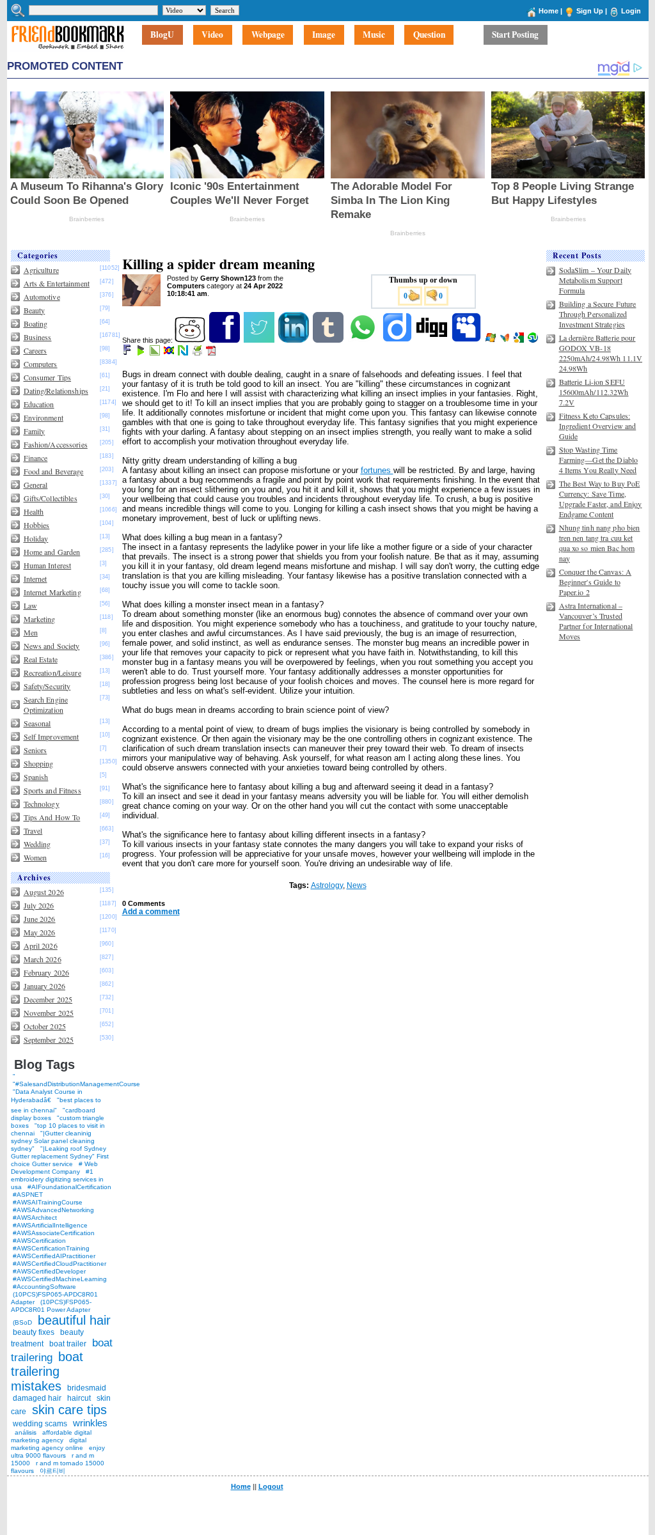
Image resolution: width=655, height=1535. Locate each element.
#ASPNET (28, 1194)
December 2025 (48, 999)
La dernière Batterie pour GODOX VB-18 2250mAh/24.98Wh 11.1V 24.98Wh (601, 352)
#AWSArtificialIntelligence (50, 1225)
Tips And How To (52, 817)
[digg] (432, 340)
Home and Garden (52, 552)
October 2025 (45, 1026)
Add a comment (151, 911)
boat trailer (67, 1343)
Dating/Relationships (56, 391)
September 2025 (49, 1039)
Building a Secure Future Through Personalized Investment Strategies (597, 314)
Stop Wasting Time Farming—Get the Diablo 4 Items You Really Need (598, 459)
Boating (36, 323)
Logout (270, 1486)
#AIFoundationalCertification (69, 1186)
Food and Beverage (54, 471)
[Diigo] (398, 340)
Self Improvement (51, 736)
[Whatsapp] (363, 340)
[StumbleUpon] (534, 340)
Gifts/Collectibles (50, 498)
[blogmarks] (142, 353)
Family (34, 431)
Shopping (39, 763)
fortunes (377, 470)
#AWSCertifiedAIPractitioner (54, 1255)
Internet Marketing (52, 592)
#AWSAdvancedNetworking (53, 1209)
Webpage (268, 35)
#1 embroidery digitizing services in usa (57, 1179)
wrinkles (90, 1422)
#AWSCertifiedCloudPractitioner (59, 1263)
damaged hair (37, 1398)
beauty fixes (33, 1332)
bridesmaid (86, 1387)
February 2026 (47, 972)
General (36, 484)
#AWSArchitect (35, 1217)
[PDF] (212, 353)
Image (323, 35)
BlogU (162, 35)
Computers (41, 364)
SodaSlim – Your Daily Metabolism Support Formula (595, 280)
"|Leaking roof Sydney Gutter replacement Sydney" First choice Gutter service (60, 1156)
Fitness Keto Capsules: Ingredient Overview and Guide (597, 425)
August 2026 (44, 892)
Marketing (40, 619)
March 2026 (42, 959)
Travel (33, 830)
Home (548, 11)
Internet (35, 578)
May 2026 (40, 932)
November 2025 (49, 1013)
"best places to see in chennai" (56, 1105)
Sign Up (589, 11)
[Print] (198, 353)
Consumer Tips (48, 377)
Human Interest (48, 565)
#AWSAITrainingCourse (48, 1202)
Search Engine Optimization (46, 704)
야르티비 (52, 1470)
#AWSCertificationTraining (51, 1248)
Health (34, 511)
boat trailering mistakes (47, 1371)
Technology (41, 804)
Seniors (35, 750)
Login (631, 11)
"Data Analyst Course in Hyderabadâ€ (47, 1095)
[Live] (491, 340)
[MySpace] (467, 340)
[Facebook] (225, 340)
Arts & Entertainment (57, 283)
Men (31, 632)
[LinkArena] (156, 353)
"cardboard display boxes (53, 1114)
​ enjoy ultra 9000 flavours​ (58, 1451)
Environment (43, 417)
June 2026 (40, 919)
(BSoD (22, 1322)
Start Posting (515, 35)
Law (30, 605)
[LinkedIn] (294, 340)
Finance (36, 458)
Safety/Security (47, 686)
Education (39, 404)
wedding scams (40, 1423)
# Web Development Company (54, 1167)
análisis (24, 1432)
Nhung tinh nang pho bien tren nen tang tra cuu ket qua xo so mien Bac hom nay (599, 542)
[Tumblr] (329, 340)
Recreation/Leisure (52, 672)
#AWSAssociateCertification (54, 1232)
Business (38, 337)
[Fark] (128, 353)
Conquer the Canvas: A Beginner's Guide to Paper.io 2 (595, 581)
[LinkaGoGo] (170, 353)
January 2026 (44, 986)
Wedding (37, 844)
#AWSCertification (39, 1240)
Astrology (327, 885)
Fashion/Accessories (56, 444)
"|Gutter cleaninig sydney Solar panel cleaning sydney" (53, 1141)
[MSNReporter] (506, 340)
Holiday (36, 538)
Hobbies (37, 525)
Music (374, 35)
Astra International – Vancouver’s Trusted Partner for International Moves (596, 620)
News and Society (52, 646)
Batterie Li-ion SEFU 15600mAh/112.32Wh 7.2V (594, 392)
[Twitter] (260, 340)
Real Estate (41, 659)
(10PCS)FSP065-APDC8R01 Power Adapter (51, 1305)
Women (35, 857)
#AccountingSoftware (44, 1286)
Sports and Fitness (52, 790)
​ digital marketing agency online (48, 1444)
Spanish (36, 777)
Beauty (34, 310)
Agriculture (41, 270)
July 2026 (39, 905)
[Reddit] (191, 340)
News (357, 885)
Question (429, 35)
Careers (35, 350)
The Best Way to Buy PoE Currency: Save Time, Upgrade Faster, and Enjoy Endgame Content (600, 498)
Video (212, 35)
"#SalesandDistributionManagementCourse (76, 1083)
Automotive (42, 297)
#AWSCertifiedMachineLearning (60, 1278)
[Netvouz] (184, 353)
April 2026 (41, 945)
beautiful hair (74, 1320)
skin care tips (69, 1410)
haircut (79, 1398)
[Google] (520, 340)
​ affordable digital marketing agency (51, 1436)
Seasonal (37, 723)
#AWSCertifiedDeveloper (49, 1271)
